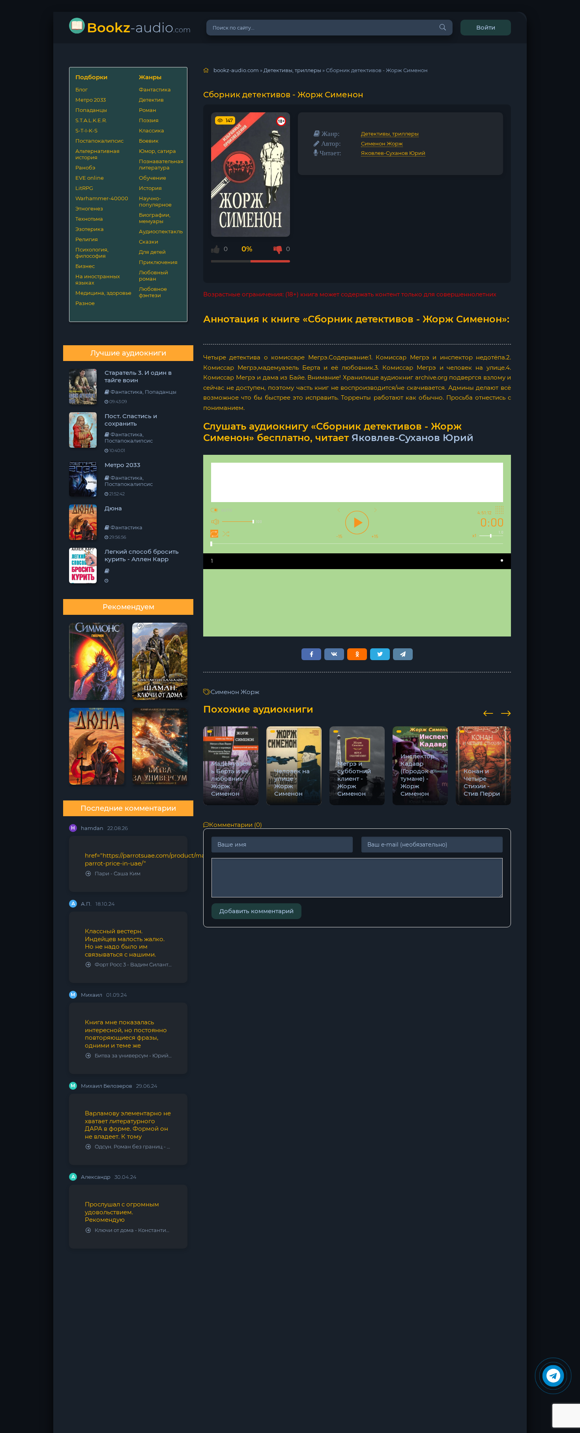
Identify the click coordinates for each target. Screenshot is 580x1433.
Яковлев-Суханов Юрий (393, 153)
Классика (151, 130)
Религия (86, 239)
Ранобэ (85, 167)
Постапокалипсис (99, 141)
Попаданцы (91, 110)
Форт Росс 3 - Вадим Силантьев (133, 964)
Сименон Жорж (382, 143)
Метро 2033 (90, 100)
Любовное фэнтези (153, 292)
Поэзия (149, 120)
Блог (81, 89)
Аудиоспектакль (160, 231)
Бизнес (85, 266)
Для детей (152, 252)
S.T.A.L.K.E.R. (91, 120)
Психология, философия (92, 252)
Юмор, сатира (157, 151)
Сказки (148, 241)
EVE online (89, 178)
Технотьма (89, 219)
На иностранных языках (97, 279)
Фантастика (155, 89)
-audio (139, 27)
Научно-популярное (155, 201)
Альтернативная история (97, 154)
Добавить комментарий (256, 911)
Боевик (149, 141)
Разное (85, 303)
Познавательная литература (160, 164)
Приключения (158, 262)
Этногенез (89, 208)
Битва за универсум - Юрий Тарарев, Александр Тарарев (133, 1055)
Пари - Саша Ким (117, 873)
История (150, 188)
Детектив (151, 100)
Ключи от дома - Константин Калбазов (133, 1230)
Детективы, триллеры (390, 133)
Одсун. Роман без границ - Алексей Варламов (133, 1146)
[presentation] (488, 712)
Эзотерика (89, 229)
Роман (147, 110)
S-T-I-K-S (86, 130)
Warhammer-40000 (101, 198)
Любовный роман (153, 275)
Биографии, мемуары (154, 218)
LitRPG (84, 188)
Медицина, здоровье (103, 293)
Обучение (152, 178)
